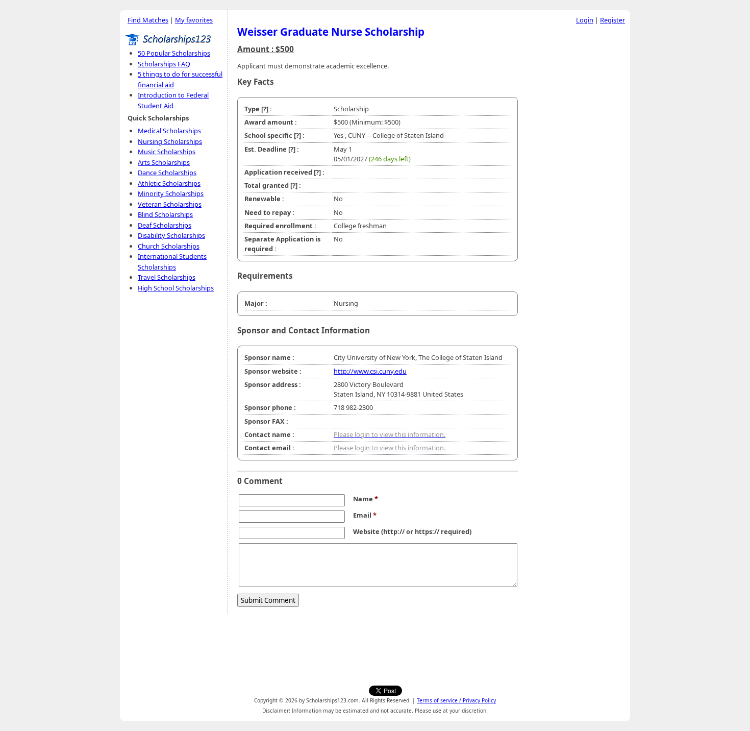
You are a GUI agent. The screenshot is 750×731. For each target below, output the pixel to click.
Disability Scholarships (171, 235)
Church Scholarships (168, 246)
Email (365, 515)
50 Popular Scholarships (174, 53)
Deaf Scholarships (164, 225)
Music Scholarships (166, 151)
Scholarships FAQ (164, 63)
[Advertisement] (576, 183)
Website (366, 531)
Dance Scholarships (167, 172)
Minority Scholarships (171, 193)
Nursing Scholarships (170, 141)
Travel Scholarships (166, 277)
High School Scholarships (176, 288)
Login (584, 20)
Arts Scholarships (164, 162)
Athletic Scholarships (169, 183)
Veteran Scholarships (170, 204)
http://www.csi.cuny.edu (370, 371)
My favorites (194, 20)
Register (612, 20)
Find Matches (148, 20)
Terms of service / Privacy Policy (456, 700)
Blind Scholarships (165, 214)
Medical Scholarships (169, 130)
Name (365, 498)
